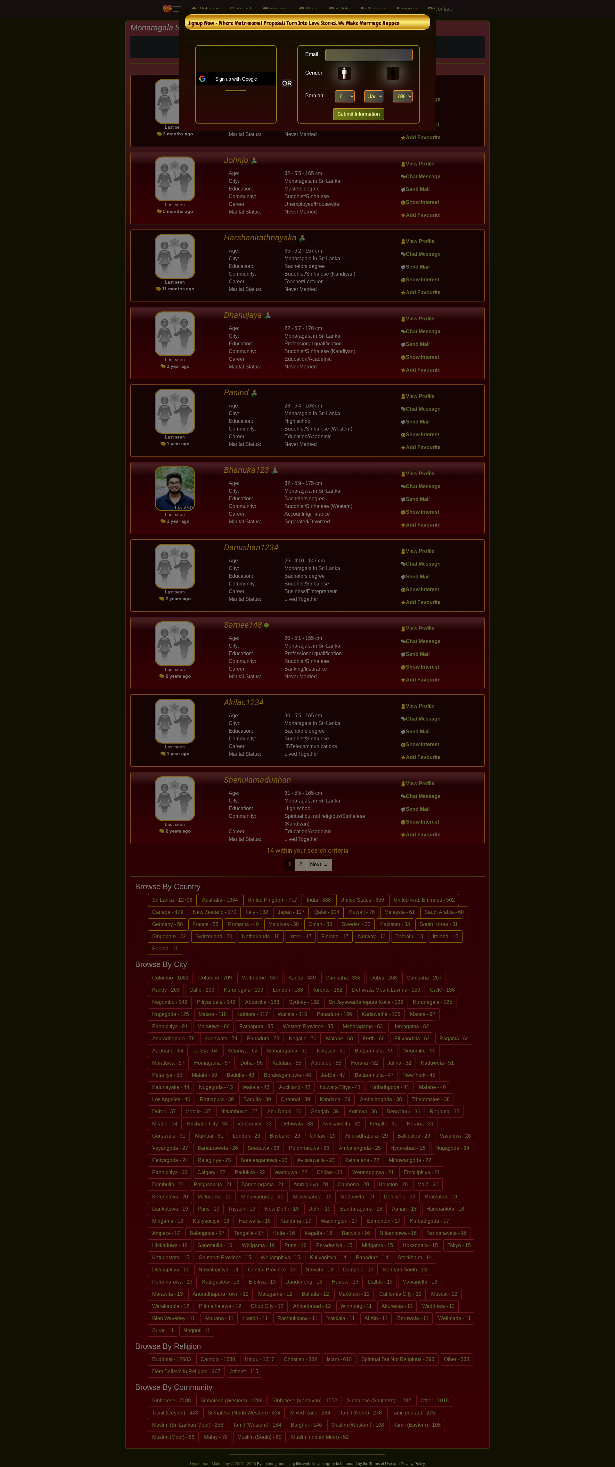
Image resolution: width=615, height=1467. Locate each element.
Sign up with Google (236, 79)
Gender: (312, 73)
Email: (312, 54)
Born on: (314, 95)
